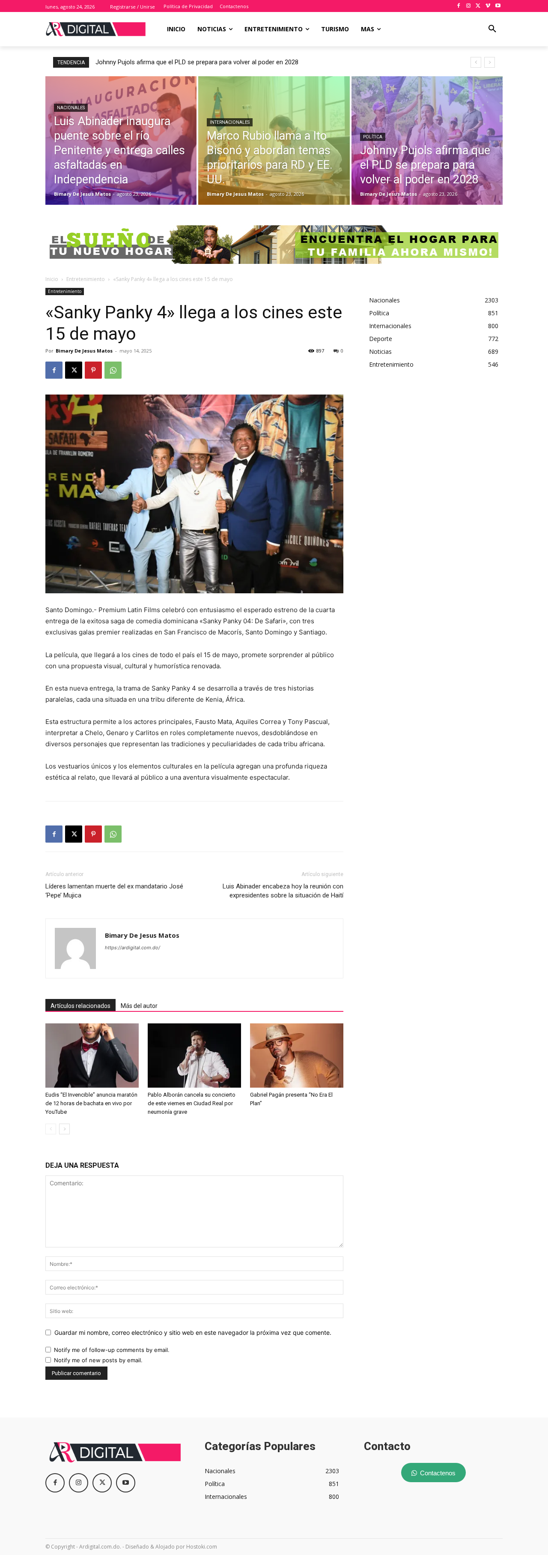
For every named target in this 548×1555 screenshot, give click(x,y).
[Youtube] (498, 6)
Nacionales (71, 107)
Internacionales (230, 122)
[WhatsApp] (113, 370)
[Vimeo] (488, 6)
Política (372, 137)
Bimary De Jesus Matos (84, 350)
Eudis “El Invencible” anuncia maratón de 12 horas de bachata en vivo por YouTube (91, 1103)
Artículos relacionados (80, 1005)
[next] (489, 62)
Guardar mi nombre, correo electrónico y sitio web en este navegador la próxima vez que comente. (192, 1332)
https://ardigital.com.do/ (132, 948)
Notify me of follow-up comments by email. (112, 1349)
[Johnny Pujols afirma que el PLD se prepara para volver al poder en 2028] (427, 140)
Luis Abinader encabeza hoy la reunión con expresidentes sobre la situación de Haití (283, 890)
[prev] (476, 62)
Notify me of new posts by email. (98, 1360)
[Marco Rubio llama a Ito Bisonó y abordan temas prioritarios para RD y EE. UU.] (273, 140)
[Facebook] (459, 6)
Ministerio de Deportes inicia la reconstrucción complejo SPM (187, 62)
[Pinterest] (93, 370)
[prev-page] (50, 1129)
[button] (492, 29)
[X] (478, 6)
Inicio (51, 279)
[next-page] (64, 1129)
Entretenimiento (85, 279)
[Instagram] (469, 6)
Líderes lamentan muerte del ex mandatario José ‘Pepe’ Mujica (114, 890)
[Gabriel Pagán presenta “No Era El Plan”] (296, 1055)
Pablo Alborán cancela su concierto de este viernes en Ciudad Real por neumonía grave (191, 1103)
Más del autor (139, 1005)
